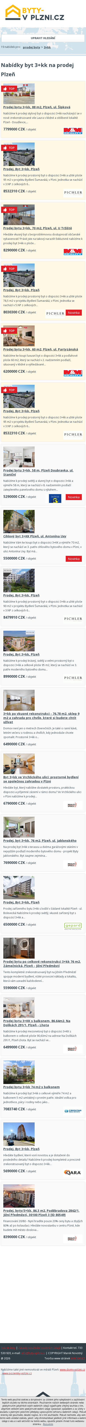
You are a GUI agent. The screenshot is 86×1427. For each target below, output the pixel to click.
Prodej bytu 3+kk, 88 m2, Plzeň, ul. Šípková (36, 107)
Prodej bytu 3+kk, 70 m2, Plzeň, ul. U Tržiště (37, 228)
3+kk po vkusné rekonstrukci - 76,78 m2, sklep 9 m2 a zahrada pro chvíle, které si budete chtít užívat (41, 718)
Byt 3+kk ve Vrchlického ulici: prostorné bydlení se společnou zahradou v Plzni (41, 779)
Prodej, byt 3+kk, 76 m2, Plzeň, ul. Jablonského (40, 840)
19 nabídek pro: (11, 47)
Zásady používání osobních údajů (39, 1348)
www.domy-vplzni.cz (72, 1369)
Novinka (74, 313)
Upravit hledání (43, 38)
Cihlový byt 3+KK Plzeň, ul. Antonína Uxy (34, 536)
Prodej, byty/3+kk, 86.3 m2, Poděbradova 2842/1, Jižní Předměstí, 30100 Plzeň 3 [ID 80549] (41, 1212)
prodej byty (31, 47)
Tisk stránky (8, 1348)
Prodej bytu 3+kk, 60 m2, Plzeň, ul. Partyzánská (40, 349)
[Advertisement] (43, 1293)
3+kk (47, 47)
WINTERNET (78, 1358)
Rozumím (48, 1424)
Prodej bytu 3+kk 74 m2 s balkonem (31, 1087)
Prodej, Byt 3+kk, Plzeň (21, 169)
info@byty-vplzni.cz (33, 1353)
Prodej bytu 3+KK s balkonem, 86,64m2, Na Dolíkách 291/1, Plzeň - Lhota (36, 1023)
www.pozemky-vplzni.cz (17, 1373)
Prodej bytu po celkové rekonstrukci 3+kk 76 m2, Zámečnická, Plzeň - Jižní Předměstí (42, 963)
